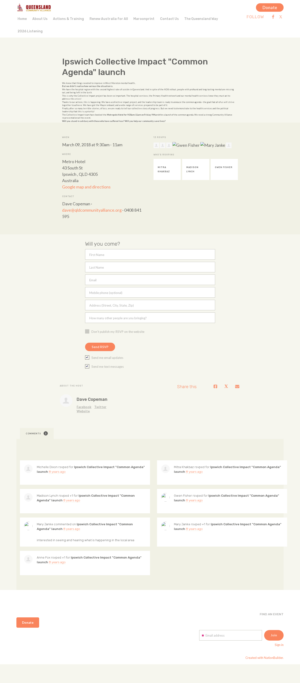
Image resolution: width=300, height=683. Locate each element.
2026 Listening (30, 31)
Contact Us (169, 19)
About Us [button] (40, 19)
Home (22, 19)
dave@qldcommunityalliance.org (92, 210)
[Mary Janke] (28, 526)
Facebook (84, 407)
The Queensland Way (201, 19)
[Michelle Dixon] (28, 469)
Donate (269, 7)
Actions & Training (68, 19)
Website (83, 411)
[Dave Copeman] (66, 400)
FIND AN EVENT (272, 614)
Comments (36, 433)
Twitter (100, 407)
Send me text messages (107, 366)
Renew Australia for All (109, 19)
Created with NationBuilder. (264, 658)
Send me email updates (107, 358)
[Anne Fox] (28, 559)
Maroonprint (143, 19)
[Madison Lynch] (28, 497)
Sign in (279, 645)
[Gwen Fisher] (165, 497)
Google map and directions (86, 186)
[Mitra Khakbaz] (165, 469)
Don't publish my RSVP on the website (117, 332)
